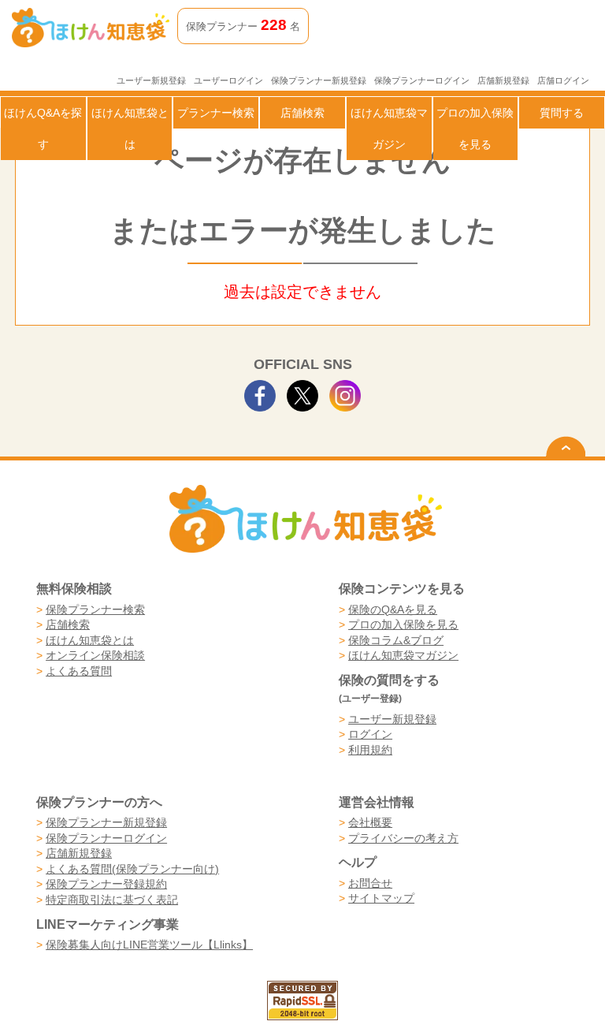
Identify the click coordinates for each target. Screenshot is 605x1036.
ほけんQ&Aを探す (43, 128)
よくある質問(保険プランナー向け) (132, 869)
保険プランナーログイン (422, 80)
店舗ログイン (563, 80)
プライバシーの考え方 (403, 838)
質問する (562, 112)
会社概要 (370, 822)
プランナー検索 (215, 112)
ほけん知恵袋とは (130, 128)
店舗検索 (302, 112)
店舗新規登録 (503, 80)
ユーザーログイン (228, 80)
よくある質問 (79, 671)
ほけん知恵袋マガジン (389, 128)
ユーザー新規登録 (151, 80)
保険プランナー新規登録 (318, 80)
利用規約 (370, 749)
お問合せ (370, 883)
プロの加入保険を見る (475, 128)
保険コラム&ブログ (396, 640)
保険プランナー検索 (95, 609)
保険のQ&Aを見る (392, 609)
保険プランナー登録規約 (106, 884)
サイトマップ (381, 898)
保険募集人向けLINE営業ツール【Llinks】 (149, 944)
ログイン (370, 734)
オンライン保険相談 (95, 655)
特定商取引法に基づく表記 (112, 899)
